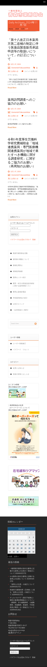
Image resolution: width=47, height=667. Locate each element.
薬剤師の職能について (21, 259)
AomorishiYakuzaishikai (20, 68)
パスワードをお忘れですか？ (20, 239)
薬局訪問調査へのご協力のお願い (22, 101)
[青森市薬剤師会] (26, 13)
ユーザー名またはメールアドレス (22, 223)
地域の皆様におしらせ (21, 374)
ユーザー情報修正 (19, 343)
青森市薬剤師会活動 (20, 253)
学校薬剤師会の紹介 (20, 298)
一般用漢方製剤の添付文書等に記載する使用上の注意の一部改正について (22, 571)
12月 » (16, 556)
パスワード (14, 228)
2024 (17, 29)
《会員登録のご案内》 (21, 310)
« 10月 (10, 556)
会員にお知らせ (18, 368)
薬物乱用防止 (18, 265)
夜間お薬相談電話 (19, 292)
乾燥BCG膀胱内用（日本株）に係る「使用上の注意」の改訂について (22, 592)
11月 (22, 29)
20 (21, 548)
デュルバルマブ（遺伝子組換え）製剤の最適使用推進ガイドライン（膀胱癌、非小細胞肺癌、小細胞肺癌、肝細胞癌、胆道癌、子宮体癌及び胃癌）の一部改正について (22, 602)
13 (21, 544)
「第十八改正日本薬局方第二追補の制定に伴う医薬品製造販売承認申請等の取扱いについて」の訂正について (23, 49)
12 (17, 544)
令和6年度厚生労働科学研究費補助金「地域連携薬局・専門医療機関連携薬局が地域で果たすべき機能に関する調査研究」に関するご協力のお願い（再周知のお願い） (23, 152)
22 (29, 548)
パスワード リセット (21, 349)
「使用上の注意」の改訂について (22, 584)
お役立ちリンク (18, 304)
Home (11, 29)
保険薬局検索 (18, 271)
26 (17, 552)
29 (29, 552)
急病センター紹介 (19, 277)
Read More (12, 88)
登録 (34, 239)
